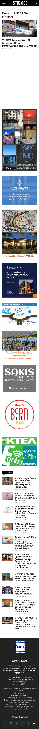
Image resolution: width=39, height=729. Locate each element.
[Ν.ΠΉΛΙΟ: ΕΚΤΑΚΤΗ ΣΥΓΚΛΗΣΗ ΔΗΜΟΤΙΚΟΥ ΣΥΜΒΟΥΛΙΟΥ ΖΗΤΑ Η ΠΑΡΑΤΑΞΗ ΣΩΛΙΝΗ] (7, 577)
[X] (28, 723)
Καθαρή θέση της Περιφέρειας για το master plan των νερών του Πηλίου (24, 590)
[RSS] (22, 723)
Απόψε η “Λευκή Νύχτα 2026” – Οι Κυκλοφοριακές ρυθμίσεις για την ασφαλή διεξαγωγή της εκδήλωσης (26, 542)
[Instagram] (11, 723)
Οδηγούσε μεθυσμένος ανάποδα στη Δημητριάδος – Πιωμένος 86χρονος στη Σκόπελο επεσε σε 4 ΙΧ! (26, 623)
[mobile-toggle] (3, 3)
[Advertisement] (19, 84)
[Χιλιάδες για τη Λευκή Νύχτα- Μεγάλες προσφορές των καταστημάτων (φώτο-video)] (7, 481)
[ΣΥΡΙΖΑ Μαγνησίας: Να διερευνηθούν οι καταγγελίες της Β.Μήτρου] (19, 28)
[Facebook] (5, 723)
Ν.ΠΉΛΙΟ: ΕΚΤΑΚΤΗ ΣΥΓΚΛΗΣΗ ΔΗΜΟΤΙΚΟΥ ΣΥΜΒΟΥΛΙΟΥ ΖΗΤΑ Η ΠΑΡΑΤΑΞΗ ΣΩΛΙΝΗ (26, 577)
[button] (36, 3)
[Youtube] (34, 723)
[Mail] (17, 723)
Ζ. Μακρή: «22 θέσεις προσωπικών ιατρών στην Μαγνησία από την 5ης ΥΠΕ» (25, 527)
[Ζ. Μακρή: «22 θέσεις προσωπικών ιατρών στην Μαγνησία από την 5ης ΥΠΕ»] (7, 526)
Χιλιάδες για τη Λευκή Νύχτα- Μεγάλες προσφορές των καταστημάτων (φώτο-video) (25, 482)
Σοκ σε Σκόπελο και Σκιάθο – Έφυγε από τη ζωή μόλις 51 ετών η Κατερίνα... (26, 496)
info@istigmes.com (21, 695)
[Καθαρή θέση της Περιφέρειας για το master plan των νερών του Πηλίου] (7, 590)
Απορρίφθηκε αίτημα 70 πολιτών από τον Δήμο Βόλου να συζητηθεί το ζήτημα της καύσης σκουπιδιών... (25, 512)
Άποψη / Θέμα (7, 36)
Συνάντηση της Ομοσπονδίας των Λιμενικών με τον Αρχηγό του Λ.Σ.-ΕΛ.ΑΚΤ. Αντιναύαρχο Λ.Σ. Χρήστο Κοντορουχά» (25, 561)
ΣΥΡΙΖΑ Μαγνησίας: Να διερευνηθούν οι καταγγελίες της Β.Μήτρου (19, 43)
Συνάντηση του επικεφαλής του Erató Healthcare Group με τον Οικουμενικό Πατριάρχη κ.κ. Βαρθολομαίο (25, 605)
